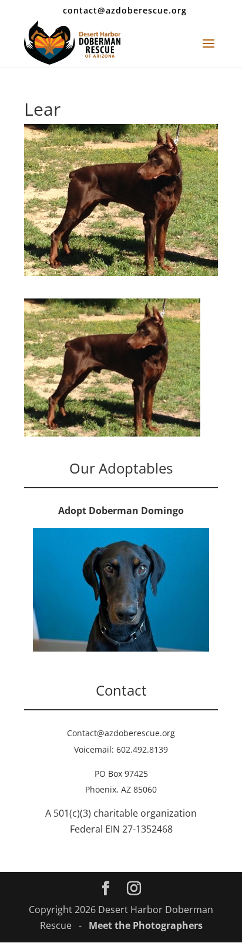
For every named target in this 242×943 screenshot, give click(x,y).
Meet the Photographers (146, 925)
